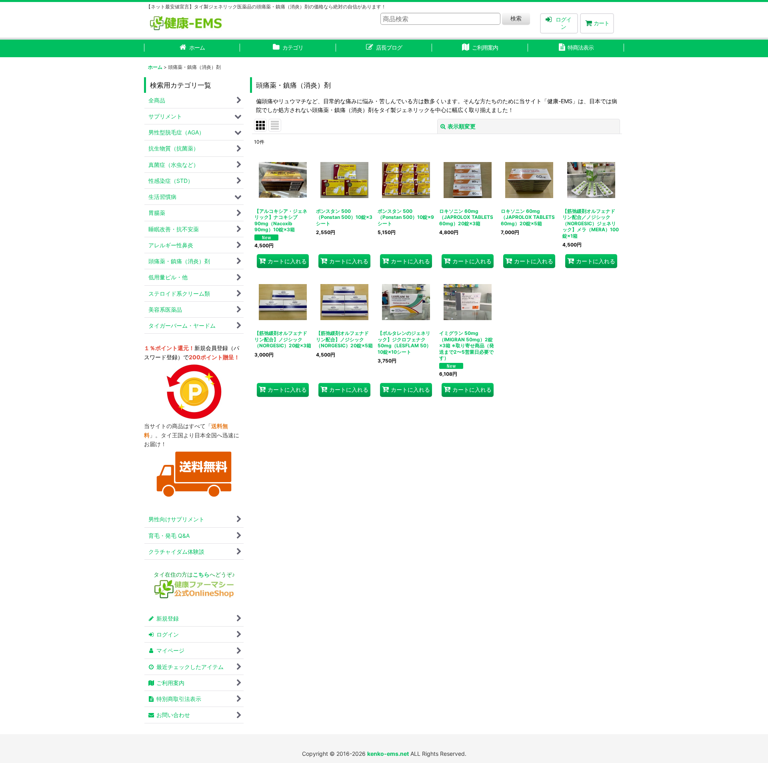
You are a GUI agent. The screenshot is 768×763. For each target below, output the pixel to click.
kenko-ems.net (388, 753)
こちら (201, 574)
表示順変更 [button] (462, 126)
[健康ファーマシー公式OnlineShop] (194, 596)
